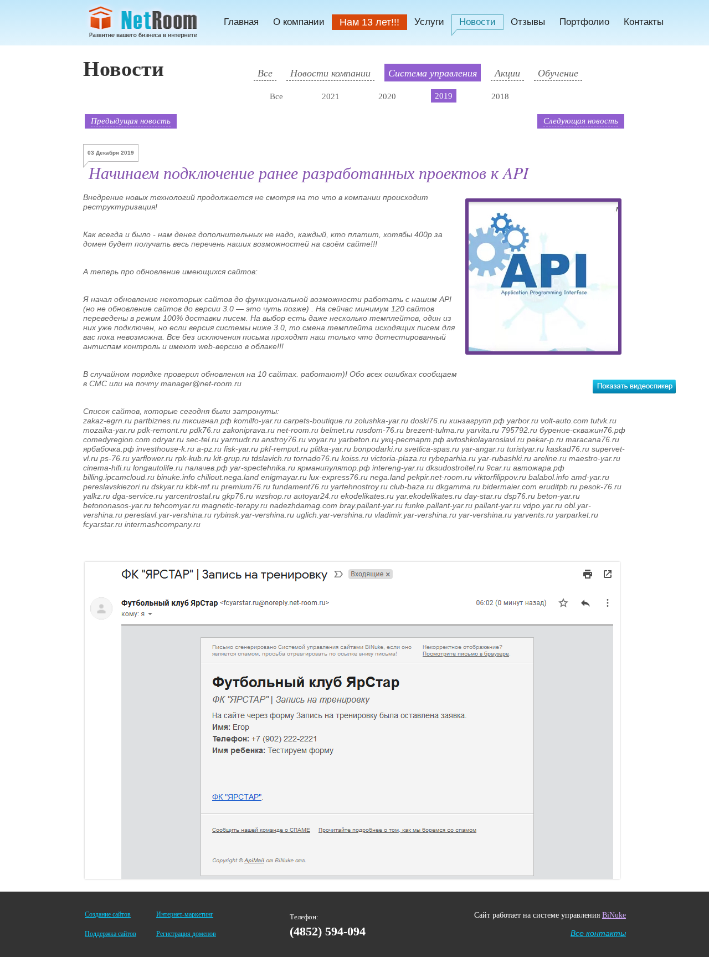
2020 (387, 96)
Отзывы (528, 22)
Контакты (644, 22)
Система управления (432, 72)
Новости (477, 22)
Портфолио (584, 22)
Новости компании (330, 72)
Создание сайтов (108, 914)
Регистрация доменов (186, 934)
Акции (507, 72)
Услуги (429, 22)
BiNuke (614, 915)
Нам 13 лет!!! (369, 22)
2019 (444, 95)
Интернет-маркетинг (184, 914)
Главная (241, 22)
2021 (331, 96)
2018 (500, 96)
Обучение (558, 72)
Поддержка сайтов (110, 934)
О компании (299, 22)
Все (265, 72)
